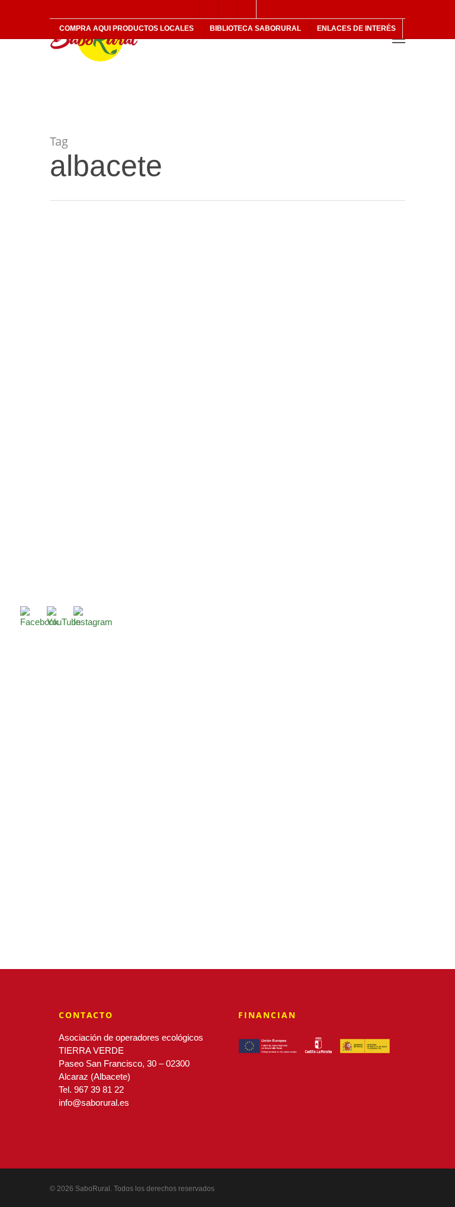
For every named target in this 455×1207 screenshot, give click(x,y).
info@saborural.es (94, 1102)
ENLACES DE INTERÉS (356, 28)
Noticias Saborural (40, 442)
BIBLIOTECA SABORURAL (255, 28)
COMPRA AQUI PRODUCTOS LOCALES (126, 28)
